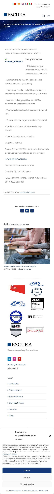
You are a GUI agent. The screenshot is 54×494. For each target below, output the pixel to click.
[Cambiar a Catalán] (19, 4)
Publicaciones (15, 390)
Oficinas (13, 409)
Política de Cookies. (10, 454)
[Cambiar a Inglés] (23, 4)
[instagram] (14, 359)
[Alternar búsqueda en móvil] (44, 16)
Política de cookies (13, 490)
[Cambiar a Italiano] (30, 4)
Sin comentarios (24, 269)
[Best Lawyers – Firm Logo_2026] (35, 328)
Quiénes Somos (16, 403)
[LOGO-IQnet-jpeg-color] (16, 311)
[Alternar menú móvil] (49, 16)
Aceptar (27, 470)
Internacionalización (27, 192)
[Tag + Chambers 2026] (36, 282)
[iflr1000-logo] (35, 315)
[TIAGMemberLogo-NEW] (17, 302)
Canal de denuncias (42, 4)
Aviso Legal (43, 490)
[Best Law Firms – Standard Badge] (16, 324)
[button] (50, 436)
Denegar (27, 477)
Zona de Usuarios (43, 7)
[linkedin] (9, 359)
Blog (11, 416)
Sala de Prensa (16, 396)
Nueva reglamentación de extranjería (20, 266)
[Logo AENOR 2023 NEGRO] (37, 299)
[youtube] (19, 359)
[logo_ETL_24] (17, 286)
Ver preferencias (27, 484)
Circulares (13, 383)
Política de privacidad (30, 490)
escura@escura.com (17, 364)
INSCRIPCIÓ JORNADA (16, 159)
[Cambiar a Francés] (26, 4)
